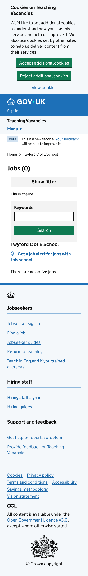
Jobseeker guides (24, 342)
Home (12, 154)
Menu (12, 129)
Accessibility (64, 482)
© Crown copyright (44, 563)
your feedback (67, 139)
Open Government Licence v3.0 (37, 520)
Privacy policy (40, 475)
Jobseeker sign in (23, 323)
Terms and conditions (27, 482)
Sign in (12, 111)
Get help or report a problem (34, 437)
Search (44, 230)
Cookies (15, 475)
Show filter (44, 182)
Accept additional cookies (44, 63)
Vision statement (23, 496)
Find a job (16, 333)
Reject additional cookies (44, 76)
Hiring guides (19, 406)
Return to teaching (25, 351)
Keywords (23, 207)
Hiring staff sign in (24, 397)
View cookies (44, 87)
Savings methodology (27, 489)
